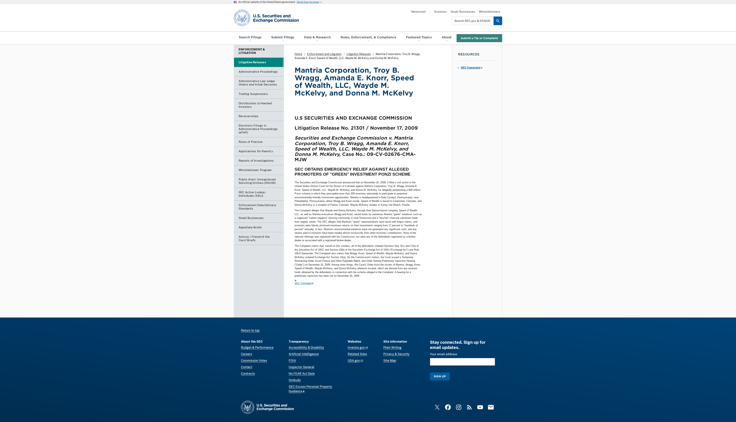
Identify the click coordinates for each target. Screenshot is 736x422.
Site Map (389, 360)
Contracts (248, 373)
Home (298, 54)
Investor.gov (356, 347)
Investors (440, 11)
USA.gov (354, 360)
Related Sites (357, 354)
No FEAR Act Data (302, 373)
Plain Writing (392, 347)
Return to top (250, 330)
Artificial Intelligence (304, 354)
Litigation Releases (359, 54)
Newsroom (418, 11)
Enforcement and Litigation (324, 54)
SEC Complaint (303, 283)
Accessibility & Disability (306, 347)
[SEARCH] (498, 20)
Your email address (443, 354)
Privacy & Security (396, 354)
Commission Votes (254, 360)
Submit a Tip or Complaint (479, 38)
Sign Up (440, 376)
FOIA (292, 360)
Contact (246, 367)
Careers (246, 354)
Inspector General (301, 367)
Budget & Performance (257, 347)
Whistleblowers (489, 11)
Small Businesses (463, 11)
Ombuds (295, 380)
